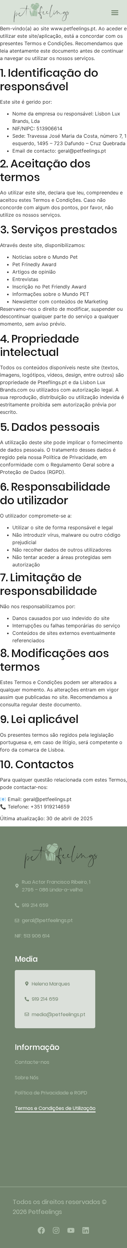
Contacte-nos (32, 1062)
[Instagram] (56, 1230)
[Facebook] (41, 1230)
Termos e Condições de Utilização (55, 1108)
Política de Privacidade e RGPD (51, 1092)
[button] (115, 12)
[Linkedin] (85, 1230)
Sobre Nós (27, 1077)
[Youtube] (70, 1230)
